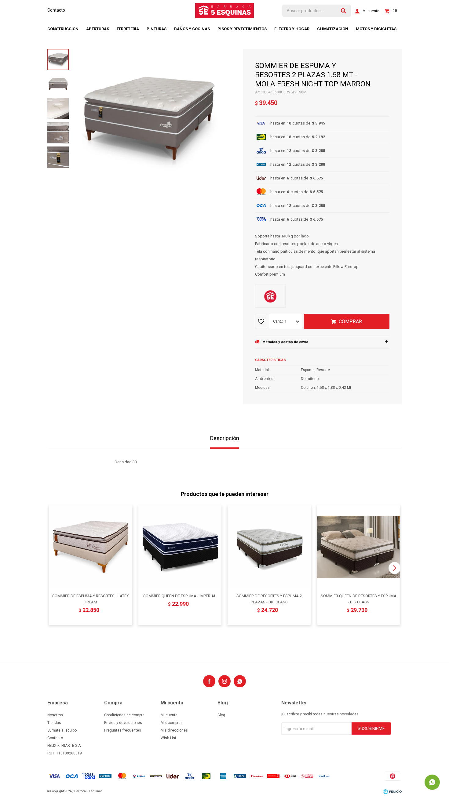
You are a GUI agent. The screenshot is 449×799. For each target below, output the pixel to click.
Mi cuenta (169, 715)
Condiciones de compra (124, 715)
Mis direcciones (174, 730)
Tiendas (54, 723)
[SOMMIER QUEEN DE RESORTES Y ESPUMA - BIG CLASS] (358, 547)
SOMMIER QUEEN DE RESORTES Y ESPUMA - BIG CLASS (358, 599)
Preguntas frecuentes (122, 730)
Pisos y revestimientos (242, 29)
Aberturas (97, 29)
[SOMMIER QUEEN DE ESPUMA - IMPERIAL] (180, 547)
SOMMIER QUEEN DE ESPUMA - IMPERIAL (179, 596)
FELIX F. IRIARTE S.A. (64, 745)
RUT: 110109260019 (64, 753)
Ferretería (128, 29)
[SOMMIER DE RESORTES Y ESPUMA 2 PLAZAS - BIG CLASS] (269, 547)
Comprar (350, 321)
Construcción (62, 29)
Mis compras (172, 723)
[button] (394, 568)
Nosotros (55, 715)
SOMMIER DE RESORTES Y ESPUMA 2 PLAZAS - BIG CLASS (269, 599)
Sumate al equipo (62, 730)
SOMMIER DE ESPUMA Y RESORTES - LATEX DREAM (90, 599)
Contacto (56, 10)
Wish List (168, 738)
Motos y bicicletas (376, 29)
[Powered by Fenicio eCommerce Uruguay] (392, 791)
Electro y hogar (291, 29)
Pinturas (156, 29)
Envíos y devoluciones (123, 723)
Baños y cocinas (192, 29)
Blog (221, 715)
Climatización (332, 29)
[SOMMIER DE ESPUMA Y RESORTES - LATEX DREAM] (90, 547)
